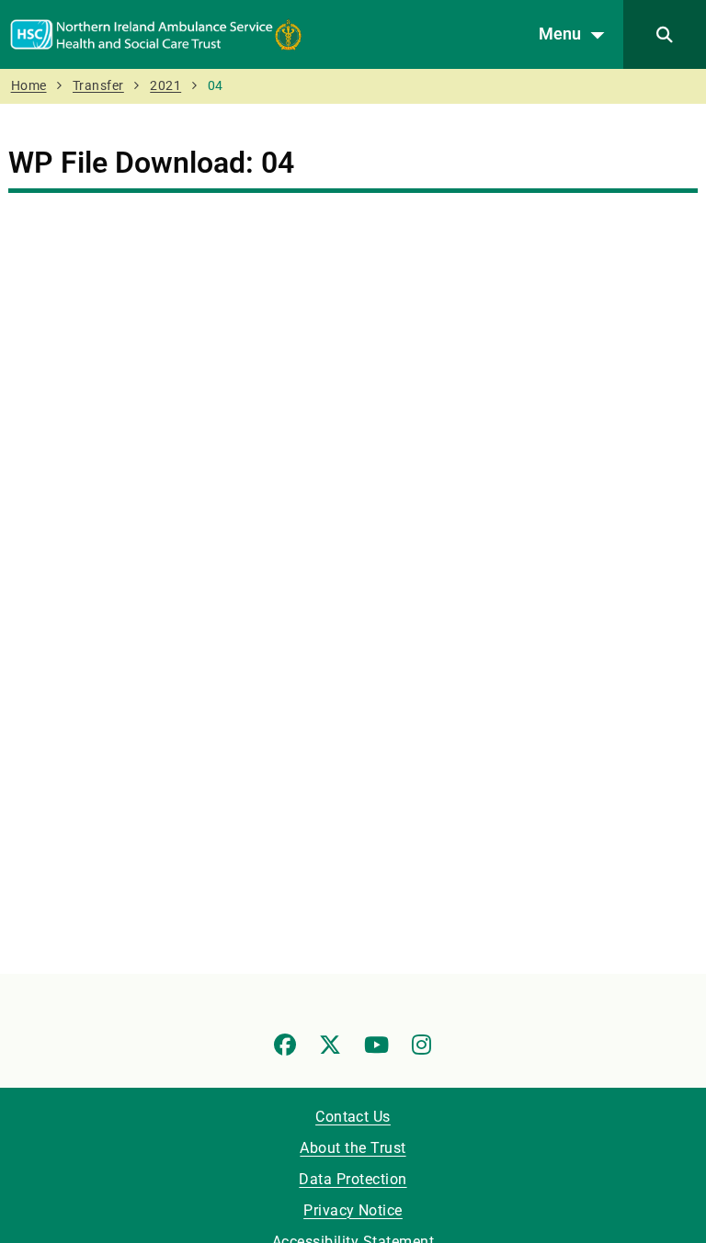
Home (29, 86)
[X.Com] (330, 1044)
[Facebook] (285, 1044)
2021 (165, 86)
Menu (560, 34)
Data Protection (352, 1179)
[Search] (664, 34)
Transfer (98, 86)
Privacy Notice (353, 1210)
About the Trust (352, 1148)
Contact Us (353, 1116)
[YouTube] (376, 1044)
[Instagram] (421, 1044)
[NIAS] (155, 33)
